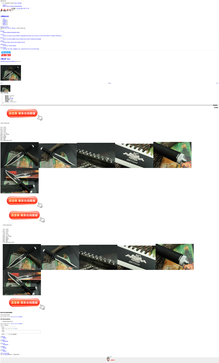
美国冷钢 (14, 45)
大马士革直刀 (9, 35)
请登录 (15, 3)
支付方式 (3, 343)
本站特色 (4, 351)
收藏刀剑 (2, 41)
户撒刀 (15, 42)
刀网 (4, 18)
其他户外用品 (3, 47)
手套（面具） (10, 48)
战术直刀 (14, 28)
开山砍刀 (14, 35)
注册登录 (4, 337)
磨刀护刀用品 (36, 48)
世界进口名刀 (3, 44)
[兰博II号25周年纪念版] (10, 82)
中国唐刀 (4, 22)
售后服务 (3, 340)
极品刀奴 (26, 35)
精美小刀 (2, 37)
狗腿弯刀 (4, 23)
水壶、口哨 (20, 48)
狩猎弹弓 (18, 32)
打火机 (28, 48)
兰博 (28, 8)
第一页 (12, 316)
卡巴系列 (10, 45)
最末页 (21, 316)
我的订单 (8, 6)
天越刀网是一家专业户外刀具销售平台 (8, 61)
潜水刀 (33, 35)
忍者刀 (44, 35)
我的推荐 (20, 6)
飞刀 (26, 8)
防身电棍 (4, 21)
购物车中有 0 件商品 (4, 26)
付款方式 (4, 24)
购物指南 (3, 336)
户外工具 (31, 48)
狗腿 (24, 8)
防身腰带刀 (15, 48)
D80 (19, 8)
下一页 (18, 316)
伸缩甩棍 (8, 32)
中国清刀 (8, 42)
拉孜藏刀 (19, 42)
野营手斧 (48, 35)
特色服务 (3, 349)
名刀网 (4, 353)
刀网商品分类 (4, 16)
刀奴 (17, 8)
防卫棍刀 (30, 35)
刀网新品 (4, 20)
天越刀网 (6, 354)
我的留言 (12, 6)
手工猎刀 (41, 35)
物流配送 (3, 346)
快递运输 (4, 347)
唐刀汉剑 (4, 42)
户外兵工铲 (5, 48)
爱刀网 (7, 353)
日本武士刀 (37, 35)
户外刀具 (9, 28)
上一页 (15, 316)
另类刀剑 (23, 42)
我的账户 (4, 5)
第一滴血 (11, 98)
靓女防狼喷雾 (13, 32)
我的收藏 (16, 6)
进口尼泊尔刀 (5, 45)
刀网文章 (3, 59)
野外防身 (2, 31)
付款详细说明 (5, 344)
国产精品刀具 (58, 35)
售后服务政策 (5, 341)
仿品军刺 (22, 35)
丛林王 (21, 8)
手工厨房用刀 (53, 35)
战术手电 (25, 48)
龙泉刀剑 (12, 42)
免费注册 (19, 3)
